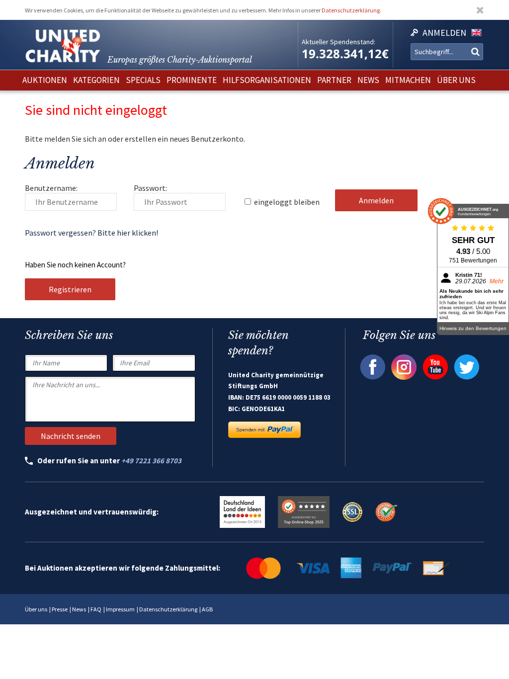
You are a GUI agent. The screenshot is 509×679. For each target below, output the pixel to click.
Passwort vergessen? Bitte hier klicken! (91, 233)
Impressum (120, 609)
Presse (60, 609)
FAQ (95, 609)
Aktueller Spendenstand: (338, 41)
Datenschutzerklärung (351, 10)
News (79, 609)
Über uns (36, 609)
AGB (207, 609)
